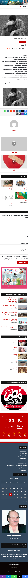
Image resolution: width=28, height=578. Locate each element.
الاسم (26, 237)
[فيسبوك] (25, 111)
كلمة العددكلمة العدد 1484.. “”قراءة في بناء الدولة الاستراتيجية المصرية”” (11, 299)
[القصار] (22, 349)
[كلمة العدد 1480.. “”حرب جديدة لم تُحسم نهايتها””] (22, 328)
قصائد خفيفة (17, 39)
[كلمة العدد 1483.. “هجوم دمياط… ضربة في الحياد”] (22, 307)
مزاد (16, 340)
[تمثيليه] (7, 197)
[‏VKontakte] (8, 111)
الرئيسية (23, 39)
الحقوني (15, 368)
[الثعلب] (21, 195)
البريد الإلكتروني (24, 243)
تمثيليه (11, 204)
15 (25, 491)
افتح (16, 361)
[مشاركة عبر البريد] (20, 114)
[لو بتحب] (22, 356)
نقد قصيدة (23, 470)
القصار (15, 347)
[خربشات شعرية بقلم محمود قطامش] (14, 2)
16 (21, 491)
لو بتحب (15, 354)
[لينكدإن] (20, 111)
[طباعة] (17, 114)
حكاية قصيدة (22, 451)
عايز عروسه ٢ (10, 188)
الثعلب (25, 200)
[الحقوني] (22, 370)
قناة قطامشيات (22, 463)
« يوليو (25, 502)
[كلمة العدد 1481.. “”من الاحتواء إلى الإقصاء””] (22, 321)
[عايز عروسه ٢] (7, 183)
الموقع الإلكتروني (24, 250)
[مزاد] (22, 343)
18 (14, 491)
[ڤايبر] (22, 114)
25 (14, 494)
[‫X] (22, 111)
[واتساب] (5, 111)
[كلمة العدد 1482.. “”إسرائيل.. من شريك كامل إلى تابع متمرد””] (22, 314)
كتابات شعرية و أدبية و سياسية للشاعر (16, 465)
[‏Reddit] (11, 111)
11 (14, 488)
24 (17, 494)
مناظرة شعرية (22, 468)
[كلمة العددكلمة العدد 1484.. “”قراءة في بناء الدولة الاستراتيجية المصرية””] (22, 300)
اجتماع (25, 188)
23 (21, 494)
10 (17, 488)
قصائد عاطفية (22, 461)
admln (23, 48)
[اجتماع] (21, 183)
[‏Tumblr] (17, 111)
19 (10, 491)
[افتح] (22, 363)
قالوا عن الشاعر (22, 456)
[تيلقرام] (25, 114)
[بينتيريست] (14, 111)
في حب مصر (23, 453)
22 (25, 494)
